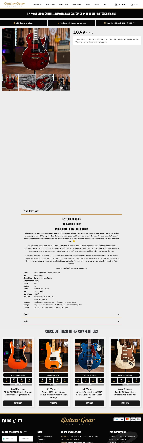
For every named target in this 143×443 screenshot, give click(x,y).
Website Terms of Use (117, 439)
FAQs (25, 321)
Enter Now (18, 403)
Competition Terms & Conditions (122, 436)
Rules (25, 314)
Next (67, 82)
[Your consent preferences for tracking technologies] (4, 439)
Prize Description (31, 211)
